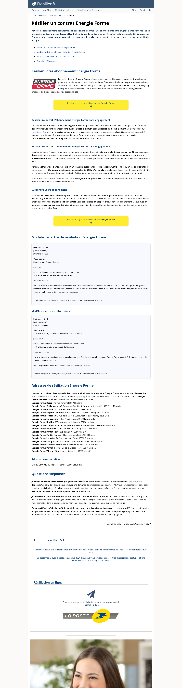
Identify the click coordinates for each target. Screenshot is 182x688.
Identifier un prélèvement (89, 10)
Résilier (34, 15)
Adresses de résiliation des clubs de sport (56, 56)
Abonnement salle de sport (50, 15)
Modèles (46, 10)
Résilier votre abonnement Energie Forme (56, 47)
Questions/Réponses (46, 61)
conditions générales (41, 132)
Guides (35, 10)
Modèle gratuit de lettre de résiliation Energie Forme (61, 52)
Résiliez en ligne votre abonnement (91, 103)
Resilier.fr (45, 3)
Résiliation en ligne (64, 10)
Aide (134, 10)
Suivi (142, 10)
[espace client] (150, 10)
